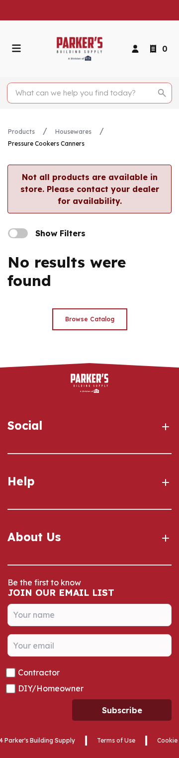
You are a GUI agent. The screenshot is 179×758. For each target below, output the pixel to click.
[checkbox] (18, 233)
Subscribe (122, 710)
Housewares (73, 131)
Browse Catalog (89, 319)
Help (21, 481)
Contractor (39, 672)
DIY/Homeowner (51, 688)
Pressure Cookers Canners (46, 143)
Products (21, 131)
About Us (34, 537)
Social (24, 425)
